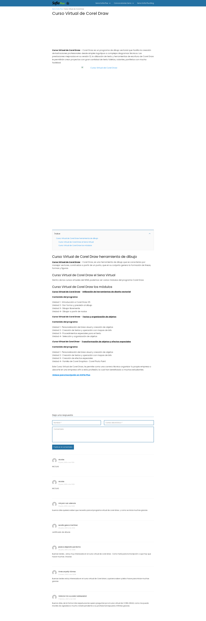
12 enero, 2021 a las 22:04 (67, 574)
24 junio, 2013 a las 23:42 (66, 550)
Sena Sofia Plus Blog (145, 3)
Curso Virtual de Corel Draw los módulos (75, 245)
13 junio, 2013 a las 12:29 (66, 506)
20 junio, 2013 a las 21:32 (66, 528)
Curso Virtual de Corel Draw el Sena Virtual (76, 242)
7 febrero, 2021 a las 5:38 (67, 599)
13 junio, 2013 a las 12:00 (66, 484)
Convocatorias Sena (122, 3)
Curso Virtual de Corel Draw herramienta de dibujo (77, 238)
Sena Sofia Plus (101, 3)
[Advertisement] (103, 32)
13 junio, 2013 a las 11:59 (66, 462)
